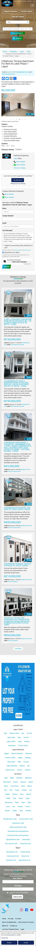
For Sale (10, 919)
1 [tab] (11, 120)
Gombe (24, 790)
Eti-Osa (29, 733)
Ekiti (11, 790)
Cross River (15, 786)
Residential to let (23, 72)
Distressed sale (25, 844)
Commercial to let (13, 856)
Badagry (28, 758)
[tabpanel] (18, 104)
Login (34, 1)
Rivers (28, 806)
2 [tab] (14, 120)
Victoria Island (23, 745)
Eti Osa (29, 315)
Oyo (13, 806)
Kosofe (26, 737)
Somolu (19, 770)
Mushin (22, 766)
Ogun (23, 802)
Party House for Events (26, 922)
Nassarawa (8, 802)
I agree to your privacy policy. (18, 893)
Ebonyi (29, 786)
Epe (23, 733)
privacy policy (17, 250)
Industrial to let (11, 860)
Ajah (5, 733)
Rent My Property (18, 17)
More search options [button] (17, 33)
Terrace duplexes (13, 581)
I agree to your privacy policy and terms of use (18, 247)
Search (18, 38)
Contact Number (7, 216)
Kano (21, 794)
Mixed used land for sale (18, 827)
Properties (13, 51)
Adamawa (28, 778)
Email (4, 223)
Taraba (14, 811)
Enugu (17, 790)
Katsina (28, 794)
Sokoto (7, 811)
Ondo (29, 802)
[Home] (7, 3)
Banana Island (14, 733)
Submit (6, 266)
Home (5, 51)
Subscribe (17, 897)
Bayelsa (23, 782)
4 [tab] (19, 120)
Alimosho (28, 753)
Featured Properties (10, 11)
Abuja (12, 778)
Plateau (20, 806)
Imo (30, 790)
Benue (31, 782)
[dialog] (18, 938)
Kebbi (8, 798)
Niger (17, 802)
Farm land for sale (11, 844)
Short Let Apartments (9, 922)
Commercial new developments (18, 835)
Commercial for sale (26, 819)
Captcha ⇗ (27, 263)
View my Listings (19, 168)
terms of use (27, 250)
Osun (8, 806)
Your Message (7, 230)
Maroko (26, 741)
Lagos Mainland (11, 766)
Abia (6, 778)
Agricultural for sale (12, 839)
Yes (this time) (17, 180)
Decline (9, 942)
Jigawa (7, 794)
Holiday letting (25, 852)
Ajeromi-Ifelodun (17, 753)
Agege (6, 753)
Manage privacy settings (18, 183)
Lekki (28, 51)
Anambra (19, 778)
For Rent (18, 919)
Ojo (28, 766)
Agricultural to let (24, 860)
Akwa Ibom (7, 782)
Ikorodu (26, 762)
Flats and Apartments (8, 74)
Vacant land (26, 839)
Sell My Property (26, 11)
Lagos (22, 51)
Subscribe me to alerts (12, 252)
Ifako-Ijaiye (11, 762)
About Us (5, 926)
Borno (6, 786)
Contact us (13, 926)
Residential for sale (26, 525)
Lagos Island (11, 741)
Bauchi (15, 782)
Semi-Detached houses (17, 344)
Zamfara (28, 811)
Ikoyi (19, 737)
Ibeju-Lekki (11, 737)
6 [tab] (25, 120)
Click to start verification (19, 262)
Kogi (14, 798)
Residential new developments (18, 831)
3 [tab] (17, 120)
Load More (18, 648)
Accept (26, 942)
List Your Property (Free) (20, 1)
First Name (18, 886)
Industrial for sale (18, 823)
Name (4, 208)
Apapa (20, 758)
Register (29, 1)
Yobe (21, 811)
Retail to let (25, 856)
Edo (5, 790)
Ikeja (19, 762)
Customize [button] (4, 938)
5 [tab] (22, 120)
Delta (23, 786)
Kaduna (14, 794)
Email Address (18, 878)
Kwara (21, 798)
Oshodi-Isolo (10, 770)
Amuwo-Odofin (10, 758)
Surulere (27, 770)
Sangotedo (12, 745)
